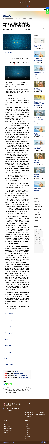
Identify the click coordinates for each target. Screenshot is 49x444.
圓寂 (38, 235)
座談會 (36, 237)
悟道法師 (36, 239)
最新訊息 (37, 201)
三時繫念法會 (37, 231)
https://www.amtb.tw (19, 371)
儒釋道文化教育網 (7, 432)
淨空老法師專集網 (7, 424)
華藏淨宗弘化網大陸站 (8, 428)
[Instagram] (9, 384)
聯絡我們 (28, 436)
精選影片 (37, 220)
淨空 (35, 243)
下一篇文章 (23, 390)
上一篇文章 (11, 390)
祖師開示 (37, 215)
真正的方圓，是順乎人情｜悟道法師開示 (34, 407)
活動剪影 (37, 212)
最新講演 (8, 18)
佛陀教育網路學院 (7, 430)
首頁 (4, 18)
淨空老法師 (39, 243)
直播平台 (28, 430)
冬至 (35, 233)
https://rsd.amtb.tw (19, 373)
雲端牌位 (28, 432)
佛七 (41, 231)
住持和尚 (28, 428)
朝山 (40, 239)
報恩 (41, 235)
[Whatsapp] (11, 384)
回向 (35, 235)
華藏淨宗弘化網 (7, 426)
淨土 (35, 241)
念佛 (39, 237)
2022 (36, 229)
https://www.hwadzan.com (20, 375)
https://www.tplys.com (22, 377)
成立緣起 (28, 426)
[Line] (6, 384)
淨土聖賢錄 (39, 241)
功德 (38, 233)
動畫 (41, 233)
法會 (43, 239)
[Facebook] (4, 384)
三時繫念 (39, 229)
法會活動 (37, 209)
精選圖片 (37, 217)
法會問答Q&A (38, 206)
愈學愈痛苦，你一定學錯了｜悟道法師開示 (35, 412)
